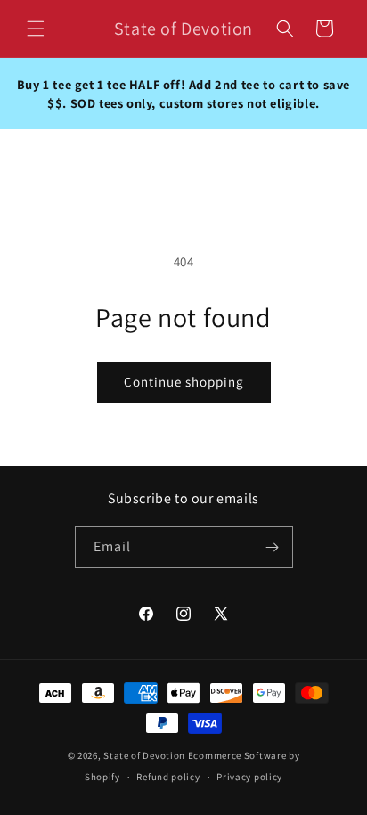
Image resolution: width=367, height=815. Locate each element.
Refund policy (168, 776)
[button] (35, 28)
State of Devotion (144, 755)
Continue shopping (184, 381)
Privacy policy (249, 776)
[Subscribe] (272, 547)
